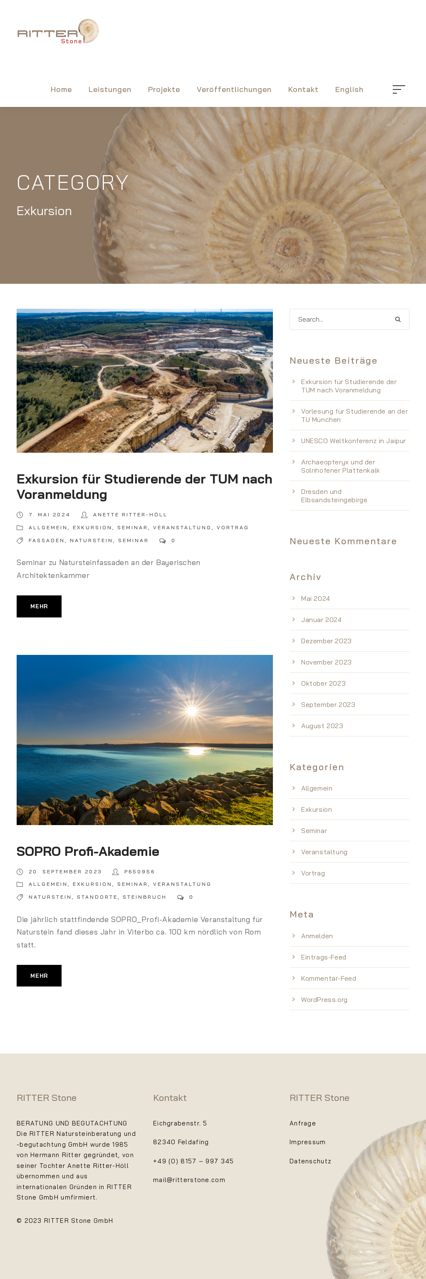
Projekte (164, 89)
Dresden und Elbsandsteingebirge (334, 495)
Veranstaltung (182, 527)
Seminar (132, 527)
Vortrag (233, 527)
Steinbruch (145, 897)
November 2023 (326, 662)
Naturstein (91, 540)
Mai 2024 (315, 598)
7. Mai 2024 (50, 514)
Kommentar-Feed (328, 978)
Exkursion (92, 527)
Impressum (308, 1142)
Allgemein (48, 527)
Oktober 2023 (323, 683)
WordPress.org (324, 999)
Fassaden (47, 540)
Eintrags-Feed (324, 957)
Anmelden (317, 936)
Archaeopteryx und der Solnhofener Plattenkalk (340, 466)
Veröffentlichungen (234, 89)
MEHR (39, 606)
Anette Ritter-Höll (130, 514)
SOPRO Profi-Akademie (88, 851)
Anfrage (303, 1123)
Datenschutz (311, 1161)
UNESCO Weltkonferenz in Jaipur (353, 440)
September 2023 (328, 704)
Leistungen (110, 89)
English (349, 89)
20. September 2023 (65, 871)
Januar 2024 (321, 619)
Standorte (97, 897)
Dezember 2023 (326, 641)
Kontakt (303, 89)
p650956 (139, 871)
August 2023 (322, 725)
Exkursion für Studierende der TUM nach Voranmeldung (144, 486)
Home (61, 89)
